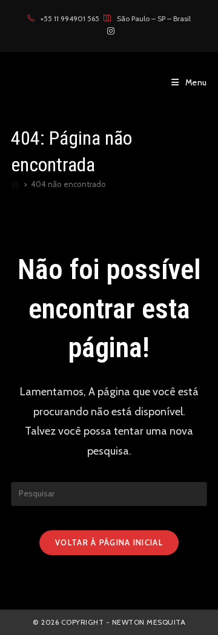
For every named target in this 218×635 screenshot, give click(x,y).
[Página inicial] (15, 184)
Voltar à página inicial (109, 542)
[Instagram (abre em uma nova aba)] (109, 30)
